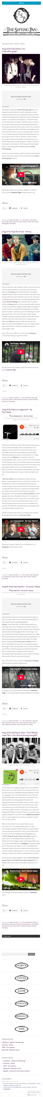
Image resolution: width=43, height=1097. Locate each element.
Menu (21, 3)
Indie (31, 220)
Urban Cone (31, 221)
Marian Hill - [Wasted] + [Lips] (10, 1050)
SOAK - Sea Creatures (8, 1047)
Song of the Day (17, 221)
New (10, 221)
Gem (17, 722)
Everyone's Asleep (10, 722)
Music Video (5, 221)
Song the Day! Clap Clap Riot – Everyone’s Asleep (21, 586)
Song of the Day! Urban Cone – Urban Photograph (14, 50)
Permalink (13, 223)
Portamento (24, 399)
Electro (27, 220)
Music (35, 220)
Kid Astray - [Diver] (7, 1045)
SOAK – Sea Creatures (10, 1066)
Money (7, 399)
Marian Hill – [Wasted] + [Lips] (12, 1068)
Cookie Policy (6, 1089)
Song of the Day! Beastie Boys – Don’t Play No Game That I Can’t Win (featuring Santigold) (20, 734)
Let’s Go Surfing (11, 302)
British (27, 574)
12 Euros (15, 457)
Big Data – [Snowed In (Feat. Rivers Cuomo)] (16, 1071)
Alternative (28, 720)
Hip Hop (12, 924)
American (28, 397)
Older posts (7, 936)
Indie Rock (25, 722)
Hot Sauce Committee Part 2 (23, 924)
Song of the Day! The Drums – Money (16, 231)
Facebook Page (16, 192)
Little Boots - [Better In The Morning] (13, 1042)
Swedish (24, 221)
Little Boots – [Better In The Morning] (14, 1061)
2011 (23, 220)
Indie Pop (35, 574)
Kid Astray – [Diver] (9, 1063)
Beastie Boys (6, 924)
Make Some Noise (33, 814)
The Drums (5, 401)
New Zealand (12, 724)
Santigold (24, 843)
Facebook (5, 547)
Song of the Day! (13, 220)
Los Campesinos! (7, 576)
